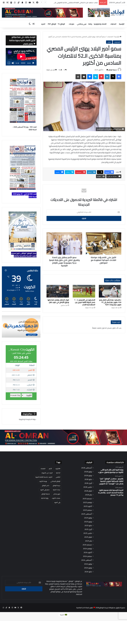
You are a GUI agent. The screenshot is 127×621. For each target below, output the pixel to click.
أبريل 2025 (88, 529)
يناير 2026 (88, 494)
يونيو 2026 (88, 475)
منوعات (71, 24)
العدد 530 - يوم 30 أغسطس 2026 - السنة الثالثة (24, 128)
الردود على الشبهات (47, 472)
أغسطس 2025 (86, 514)
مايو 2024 (88, 571)
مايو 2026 (88, 479)
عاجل (109, 42)
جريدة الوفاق (56, 485)
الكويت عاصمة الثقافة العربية (43, 477)
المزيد (43, 24)
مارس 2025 (87, 533)
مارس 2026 (87, 487)
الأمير (50, 468)
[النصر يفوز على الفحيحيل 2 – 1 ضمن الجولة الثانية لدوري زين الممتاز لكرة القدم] (84, 291)
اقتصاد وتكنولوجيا (100, 24)
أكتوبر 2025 (88, 506)
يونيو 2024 (88, 568)
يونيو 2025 (88, 521)
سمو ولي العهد (44, 489)
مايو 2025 (88, 525)
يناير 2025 (88, 541)
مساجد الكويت (56, 498)
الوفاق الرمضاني (55, 481)
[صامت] (13, 63)
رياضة (90, 24)
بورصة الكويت (43, 481)
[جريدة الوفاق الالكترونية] (106, 12)
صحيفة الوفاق (112, 69)
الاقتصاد (43, 468)
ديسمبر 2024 (87, 544)
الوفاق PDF (52, 24)
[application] (21, 57)
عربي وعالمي (82, 24)
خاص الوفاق (45, 485)
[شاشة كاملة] (9, 63)
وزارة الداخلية (44, 498)
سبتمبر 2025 (87, 510)
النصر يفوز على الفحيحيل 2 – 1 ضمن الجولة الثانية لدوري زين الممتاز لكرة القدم (84, 302)
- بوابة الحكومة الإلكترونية (28, 419)
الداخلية (58, 472)
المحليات (113, 24)
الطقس (58, 477)
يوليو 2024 (88, 564)
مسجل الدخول (107, 327)
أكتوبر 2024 (88, 552)
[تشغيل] (33, 63)
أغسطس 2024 (86, 560)
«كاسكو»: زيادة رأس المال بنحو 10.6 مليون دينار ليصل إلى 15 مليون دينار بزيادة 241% (110, 302)
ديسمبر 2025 (87, 498)
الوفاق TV (61, 24)
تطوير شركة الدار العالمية (84, 607)
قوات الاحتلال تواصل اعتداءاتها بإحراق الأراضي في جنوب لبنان (58, 301)
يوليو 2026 (88, 471)
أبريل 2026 (88, 483)
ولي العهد (57, 502)
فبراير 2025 (88, 537)
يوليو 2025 (88, 518)
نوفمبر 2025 (87, 502)
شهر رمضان (56, 493)
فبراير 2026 (88, 491)
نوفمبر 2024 (87, 548)
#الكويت (57, 468)
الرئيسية (121, 24)
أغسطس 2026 (86, 468)
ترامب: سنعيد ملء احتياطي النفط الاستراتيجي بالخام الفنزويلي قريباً (75, 2)
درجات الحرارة (56, 489)
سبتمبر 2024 (87, 556)
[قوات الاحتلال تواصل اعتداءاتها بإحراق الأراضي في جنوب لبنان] (58, 291)
